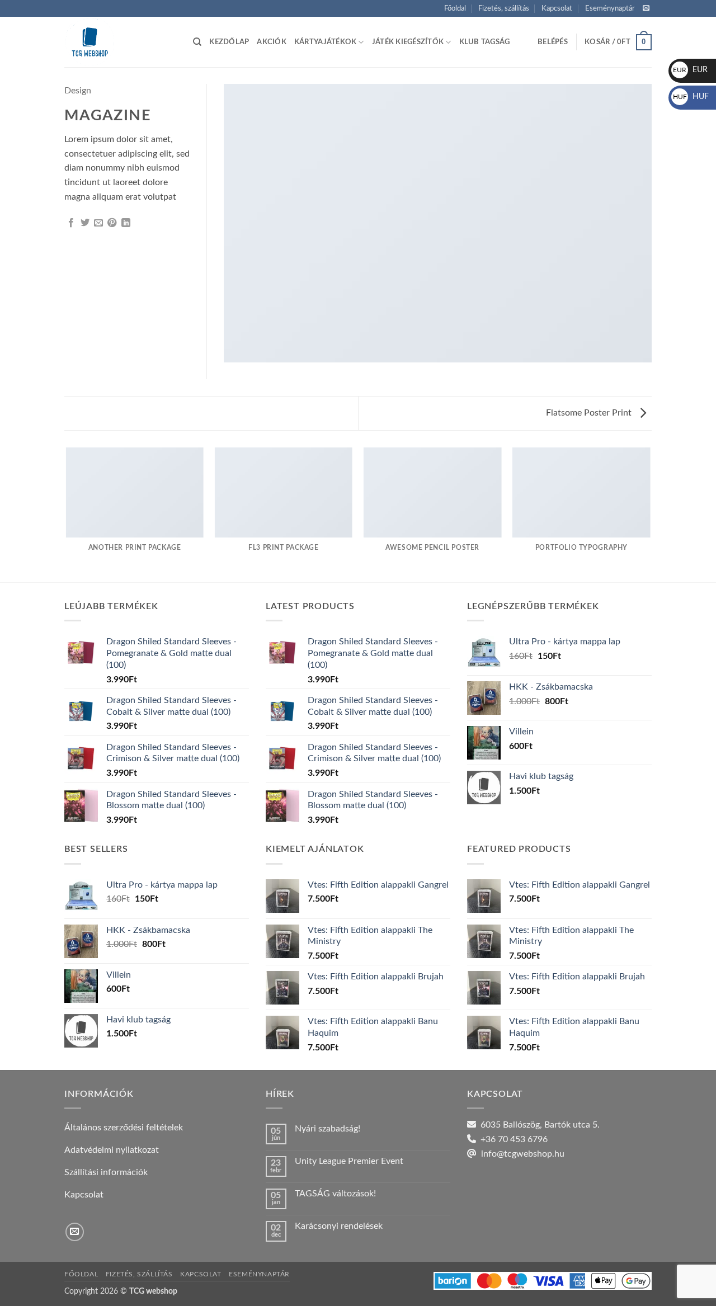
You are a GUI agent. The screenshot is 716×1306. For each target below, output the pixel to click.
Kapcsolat (556, 8)
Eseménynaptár (610, 8)
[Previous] (66, 514)
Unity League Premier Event (349, 1161)
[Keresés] (197, 42)
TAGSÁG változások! (335, 1193)
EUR (690, 70)
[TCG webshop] (120, 42)
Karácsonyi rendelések (339, 1226)
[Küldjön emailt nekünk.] (646, 8)
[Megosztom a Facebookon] (71, 223)
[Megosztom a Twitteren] (85, 223)
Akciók (271, 42)
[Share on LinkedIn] (125, 223)
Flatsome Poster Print (590, 412)
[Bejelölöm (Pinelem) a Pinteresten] (111, 223)
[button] (553, 42)
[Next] (650, 514)
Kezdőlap (229, 42)
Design (77, 90)
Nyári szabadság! (327, 1128)
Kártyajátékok (325, 42)
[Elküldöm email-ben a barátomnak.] (98, 223)
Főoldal (455, 8)
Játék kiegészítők (408, 42)
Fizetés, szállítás (503, 8)
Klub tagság (484, 42)
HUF (691, 97)
